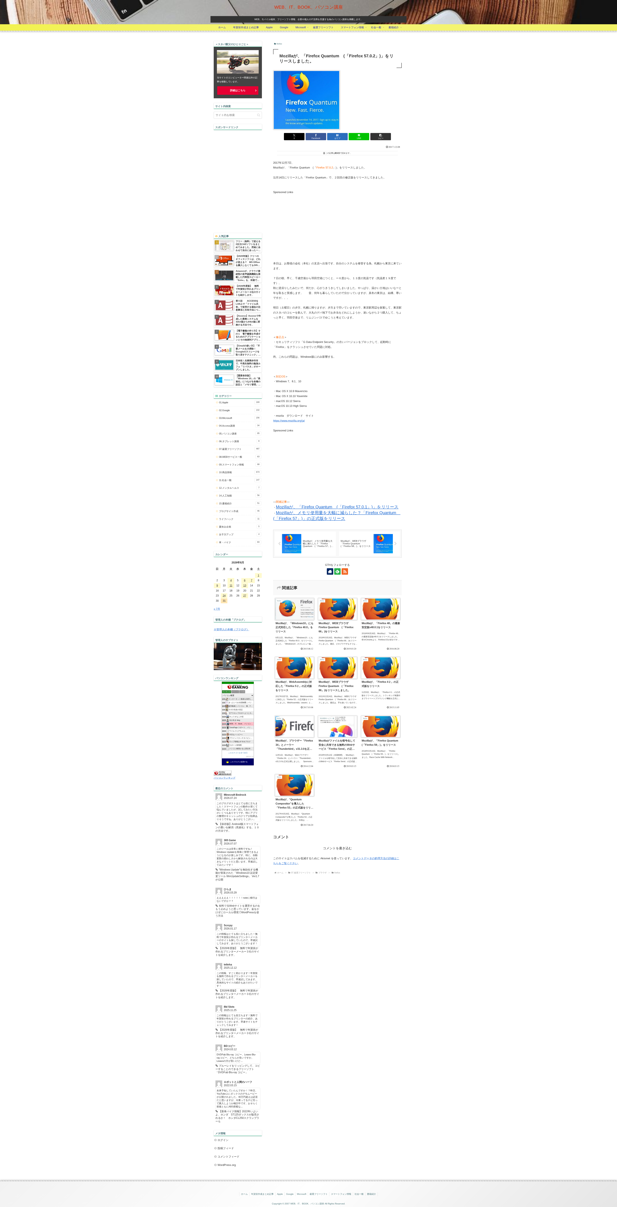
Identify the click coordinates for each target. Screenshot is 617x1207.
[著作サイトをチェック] (330, 571)
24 (224, 595)
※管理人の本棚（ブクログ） (231, 629)
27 (244, 595)
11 (231, 585)
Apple (280, 1194)
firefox (279, 44)
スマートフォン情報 (341, 1194)
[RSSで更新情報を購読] (345, 571)
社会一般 (359, 1194)
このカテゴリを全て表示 (238, 753)
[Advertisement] (300, 227)
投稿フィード (226, 1148)
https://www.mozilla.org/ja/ (289, 420)
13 (244, 585)
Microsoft (301, 1194)
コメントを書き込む (337, 848)
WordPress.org (227, 1165)
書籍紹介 (371, 1194)
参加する (249, 756)
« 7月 (217, 608)
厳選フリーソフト (319, 1194)
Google (290, 1194)
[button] (380, 136)
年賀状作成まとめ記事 (262, 1194)
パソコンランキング (224, 777)
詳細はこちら (238, 90)
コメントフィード (228, 1156)
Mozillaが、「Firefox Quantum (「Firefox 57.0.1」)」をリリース (337, 506)
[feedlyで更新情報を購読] (337, 571)
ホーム (244, 1194)
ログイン (223, 1140)
